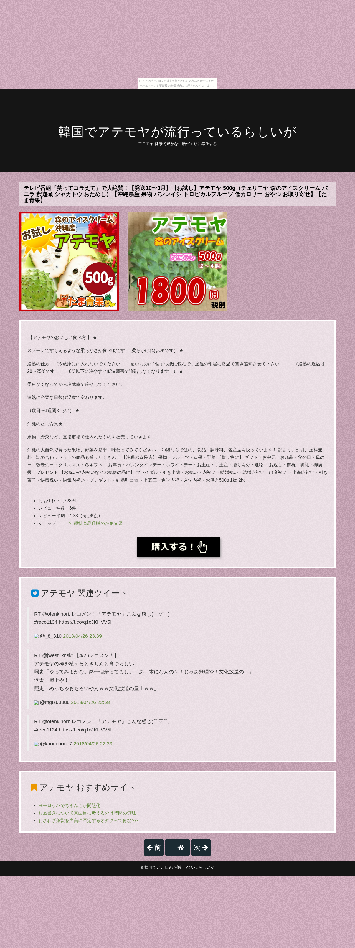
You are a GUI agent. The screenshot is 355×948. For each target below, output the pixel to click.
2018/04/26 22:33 (92, 743)
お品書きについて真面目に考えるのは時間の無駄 (87, 813)
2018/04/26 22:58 (90, 702)
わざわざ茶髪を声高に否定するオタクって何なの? (88, 820)
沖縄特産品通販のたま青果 (96, 523)
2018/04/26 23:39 (82, 636)
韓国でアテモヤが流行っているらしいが (177, 132)
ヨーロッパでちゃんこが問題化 (69, 805)
